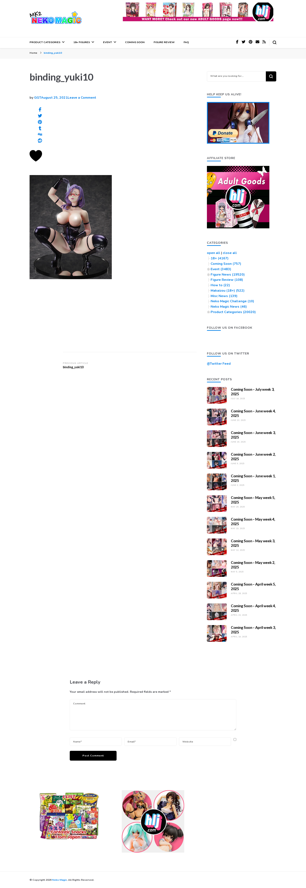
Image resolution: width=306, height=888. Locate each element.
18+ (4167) (220, 258)
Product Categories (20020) (233, 312)
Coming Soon (135, 42)
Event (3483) (221, 269)
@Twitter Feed (219, 363)
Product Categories (45, 42)
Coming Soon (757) (226, 263)
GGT (37, 97)
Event (107, 42)
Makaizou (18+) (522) (228, 290)
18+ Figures (81, 42)
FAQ (186, 42)
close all (230, 253)
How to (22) (220, 285)
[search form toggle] (274, 42)
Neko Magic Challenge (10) (232, 301)
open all (213, 253)
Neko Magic (59, 880)
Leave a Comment (82, 97)
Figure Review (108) (227, 279)
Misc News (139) (224, 296)
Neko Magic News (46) (229, 306)
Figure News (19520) (228, 274)
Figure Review (164, 42)
